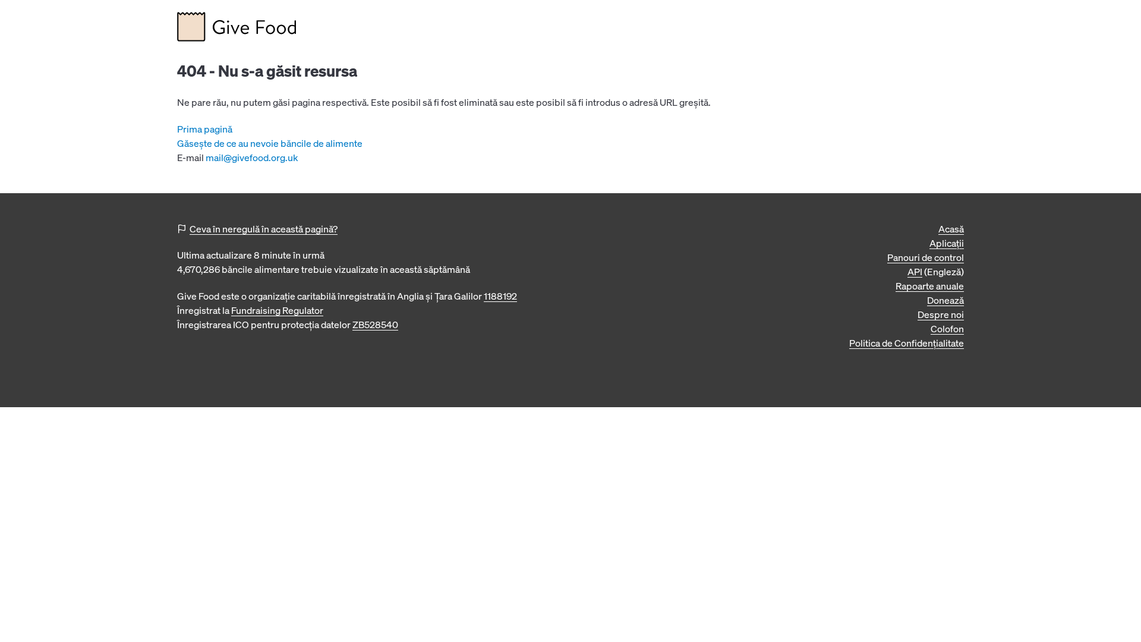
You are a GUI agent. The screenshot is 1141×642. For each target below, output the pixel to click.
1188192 (500, 296)
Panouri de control (925, 257)
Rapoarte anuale (930, 285)
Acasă (951, 228)
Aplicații (946, 243)
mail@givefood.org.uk (252, 157)
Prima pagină (204, 129)
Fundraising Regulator (277, 310)
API (914, 271)
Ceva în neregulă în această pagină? (264, 228)
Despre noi (941, 314)
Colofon (947, 328)
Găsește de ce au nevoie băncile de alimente (270, 143)
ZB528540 (375, 324)
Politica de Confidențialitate (906, 343)
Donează (945, 300)
